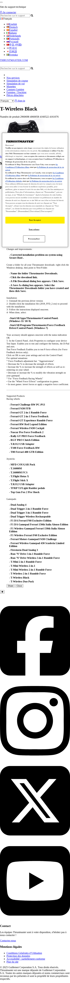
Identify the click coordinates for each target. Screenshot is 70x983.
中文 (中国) (15, 44)
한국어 (13, 48)
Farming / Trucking (16, 92)
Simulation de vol (16, 83)
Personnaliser (34, 239)
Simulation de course (17, 80)
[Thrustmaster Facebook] (35, 679)
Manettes (11, 86)
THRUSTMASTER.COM (14, 60)
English (13, 24)
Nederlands (15, 35)
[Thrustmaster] (31, 65)
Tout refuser (34, 229)
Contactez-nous (8, 940)
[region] (35, 189)
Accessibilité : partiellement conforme (26, 958)
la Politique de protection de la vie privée (44, 175)
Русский (13, 41)
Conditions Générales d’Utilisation (24, 953)
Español (13, 30)
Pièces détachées (15, 95)
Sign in (21, 100)
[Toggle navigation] (1, 2)
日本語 (13, 51)
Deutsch (13, 27)
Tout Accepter (35, 220)
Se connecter (9, 12)
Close (19, 586)
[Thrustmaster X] (35, 839)
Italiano (13, 33)
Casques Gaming (15, 89)
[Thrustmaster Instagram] (35, 759)
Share (10, 586)
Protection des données (18, 956)
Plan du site (12, 961)
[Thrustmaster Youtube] (35, 919)
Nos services (13, 77)
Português (14, 38)
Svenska (13, 54)
